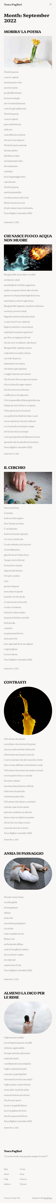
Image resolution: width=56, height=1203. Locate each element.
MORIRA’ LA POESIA (22, 31)
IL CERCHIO (14, 467)
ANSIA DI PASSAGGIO (23, 853)
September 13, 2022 (11, 222)
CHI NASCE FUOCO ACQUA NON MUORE (28, 238)
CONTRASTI (15, 682)
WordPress (48, 1198)
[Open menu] (50, 4)
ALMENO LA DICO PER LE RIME (24, 995)
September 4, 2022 (11, 668)
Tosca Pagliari (13, 4)
